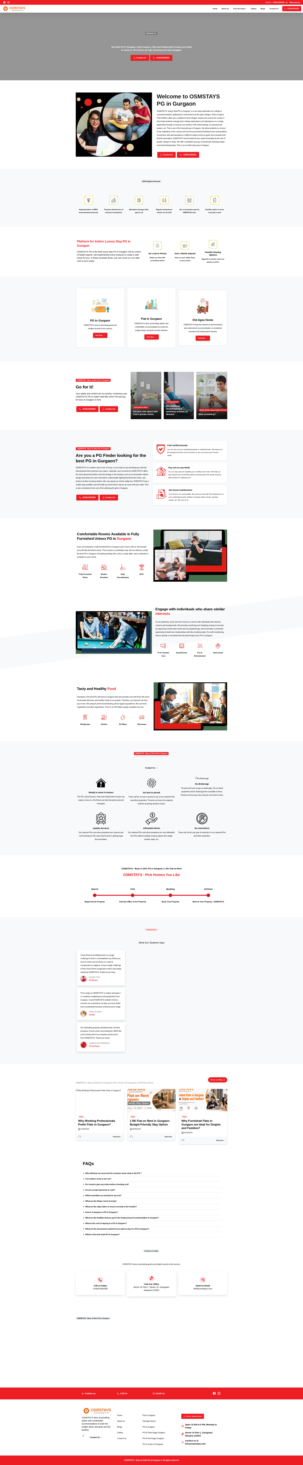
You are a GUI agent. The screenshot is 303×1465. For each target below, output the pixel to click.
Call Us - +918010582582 (275, 2)
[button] (151, 1173)
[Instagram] (8, 2)
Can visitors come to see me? (98, 1179)
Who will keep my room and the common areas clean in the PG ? (113, 1173)
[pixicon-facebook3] (214, 1393)
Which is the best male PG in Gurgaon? (102, 1234)
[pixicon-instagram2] (219, 1393)
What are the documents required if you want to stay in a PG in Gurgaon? (117, 1229)
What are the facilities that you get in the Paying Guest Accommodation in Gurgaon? (122, 1218)
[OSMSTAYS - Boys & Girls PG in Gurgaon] (85, 1437)
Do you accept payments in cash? (100, 1190)
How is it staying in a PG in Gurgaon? (101, 1212)
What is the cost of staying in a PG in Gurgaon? (106, 1223)
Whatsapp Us (295, 2)
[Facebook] (4, 2)
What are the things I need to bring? (101, 1201)
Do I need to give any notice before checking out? (107, 1184)
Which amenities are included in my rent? (103, 1196)
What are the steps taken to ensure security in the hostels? (111, 1207)
